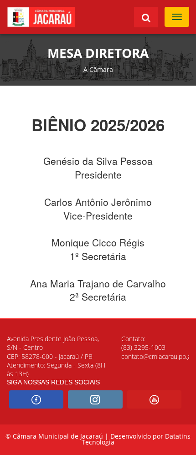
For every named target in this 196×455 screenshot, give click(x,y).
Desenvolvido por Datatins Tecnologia (136, 439)
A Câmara (98, 70)
